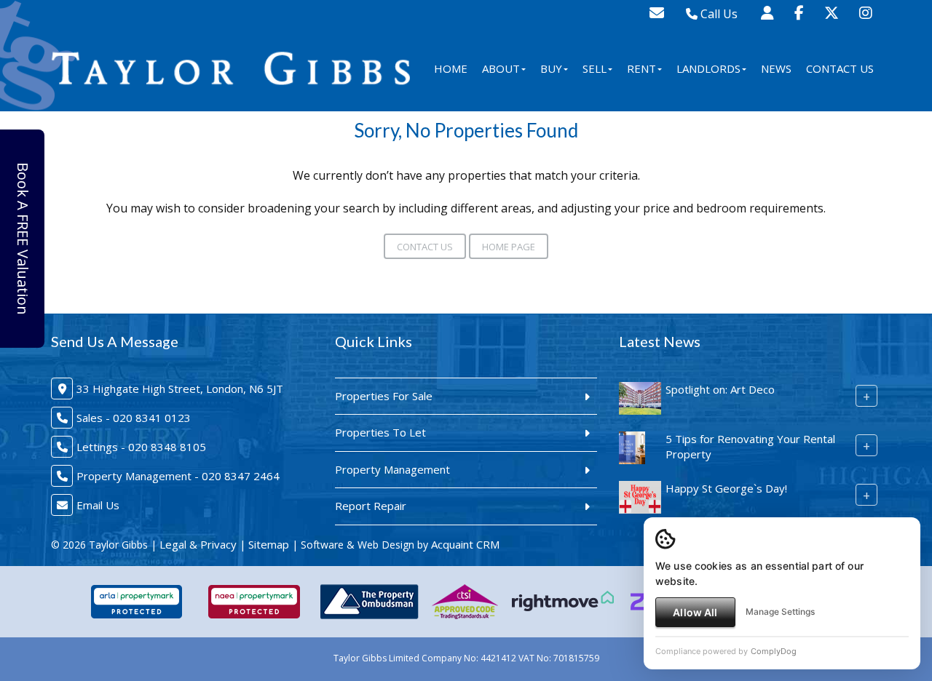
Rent (641, 68)
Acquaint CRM (465, 544)
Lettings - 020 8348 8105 (141, 446)
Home (450, 68)
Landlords (708, 68)
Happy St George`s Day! (726, 488)
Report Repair (370, 505)
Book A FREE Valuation (23, 238)
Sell (594, 68)
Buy (551, 68)
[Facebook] (799, 13)
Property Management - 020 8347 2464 (178, 476)
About (501, 68)
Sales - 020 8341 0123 (133, 417)
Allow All (695, 612)
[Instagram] (865, 13)
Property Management (392, 469)
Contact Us (840, 68)
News (776, 68)
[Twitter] (831, 13)
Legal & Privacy (198, 544)
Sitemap (268, 544)
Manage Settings (780, 611)
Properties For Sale (384, 396)
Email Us (97, 505)
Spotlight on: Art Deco (720, 389)
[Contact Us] (767, 13)
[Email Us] (656, 13)
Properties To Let (380, 432)
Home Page (508, 246)
